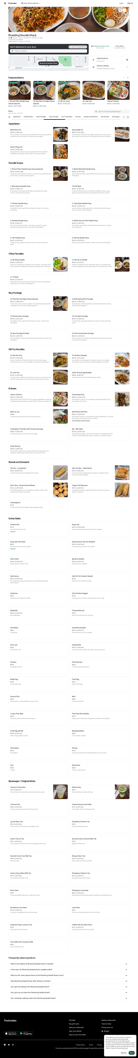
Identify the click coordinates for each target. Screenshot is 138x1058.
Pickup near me (107, 1027)
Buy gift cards (74, 1024)
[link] (120, 10)
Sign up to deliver (75, 1031)
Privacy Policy (80, 1045)
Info (41, 38)
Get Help (72, 1020)
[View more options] (124, 10)
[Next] (128, 77)
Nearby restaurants (109, 1020)
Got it (132, 1053)
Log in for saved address (78, 47)
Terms (91, 1045)
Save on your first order (77, 1035)
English (106, 1031)
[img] (48, 63)
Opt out (123, 1053)
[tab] (17, 116)
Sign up (130, 3)
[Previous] (124, 77)
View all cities (106, 1024)
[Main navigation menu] (5, 3)
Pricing (99, 1045)
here (126, 1048)
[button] (69, 964)
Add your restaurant (76, 1027)
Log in (121, 3)
